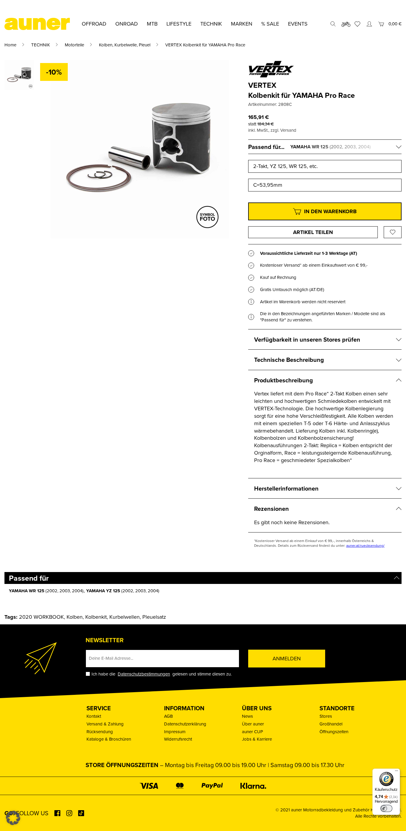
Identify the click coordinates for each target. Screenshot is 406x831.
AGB (168, 716)
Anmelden (287, 658)
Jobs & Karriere (257, 739)
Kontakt (93, 716)
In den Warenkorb (330, 211)
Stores (326, 716)
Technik (211, 23)
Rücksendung (99, 731)
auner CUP (252, 731)
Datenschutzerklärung (185, 724)
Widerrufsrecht (178, 739)
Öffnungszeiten (334, 731)
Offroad (94, 23)
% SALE (270, 23)
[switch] (386, 808)
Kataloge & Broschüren (108, 739)
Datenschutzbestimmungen (144, 674)
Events (298, 23)
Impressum (174, 731)
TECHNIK (40, 45)
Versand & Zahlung (105, 724)
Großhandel (331, 724)
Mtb (152, 23)
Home (10, 45)
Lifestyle (178, 23)
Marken (241, 23)
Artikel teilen (313, 232)
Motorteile (74, 45)
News (247, 716)
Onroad (126, 23)
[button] (13, 818)
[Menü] (396, 772)
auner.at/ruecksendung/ (365, 545)
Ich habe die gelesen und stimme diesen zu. (162, 674)
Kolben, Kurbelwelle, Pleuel (124, 45)
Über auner (253, 724)
